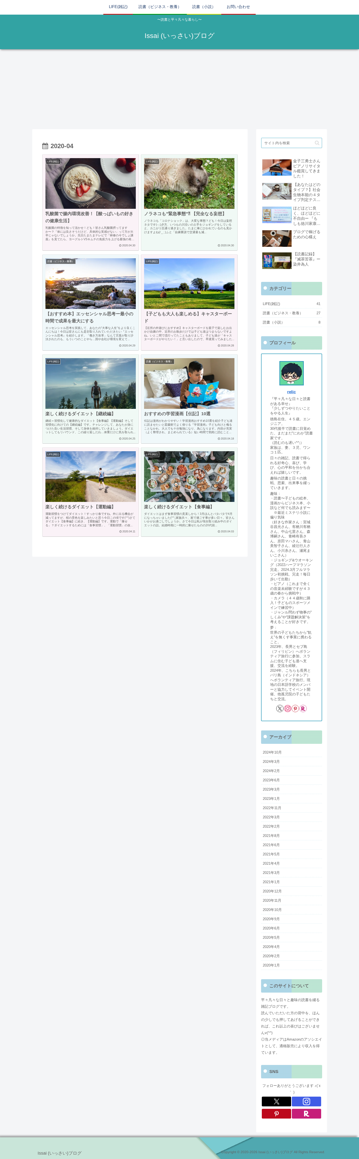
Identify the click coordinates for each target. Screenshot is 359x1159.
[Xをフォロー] (280, 708)
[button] (317, 143)
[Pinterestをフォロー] (295, 708)
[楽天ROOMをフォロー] (303, 708)
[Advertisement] (179, 89)
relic (291, 392)
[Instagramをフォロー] (287, 708)
